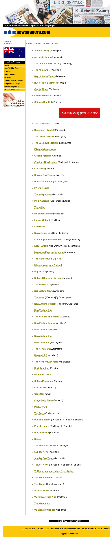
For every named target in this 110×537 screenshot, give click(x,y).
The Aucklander (42, 70)
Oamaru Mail (40, 387)
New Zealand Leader (44, 323)
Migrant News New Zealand (48, 265)
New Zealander (42, 342)
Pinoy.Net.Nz (40, 407)
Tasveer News (41, 465)
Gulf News (39, 169)
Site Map (31, 528)
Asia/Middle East (11, 68)
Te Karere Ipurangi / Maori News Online (54, 471)
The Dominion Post (44, 136)
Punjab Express (42, 420)
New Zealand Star (43, 336)
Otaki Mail (39, 394)
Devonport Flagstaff (44, 130)
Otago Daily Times (43, 400)
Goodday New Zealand (45, 162)
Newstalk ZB (40, 355)
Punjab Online (41, 432)
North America (10, 74)
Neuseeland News (43, 291)
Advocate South (42, 57)
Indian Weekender (43, 214)
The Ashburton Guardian (47, 63)
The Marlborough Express (47, 259)
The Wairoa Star (42, 503)
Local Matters (41, 246)
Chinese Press (41, 96)
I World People (41, 188)
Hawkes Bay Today (44, 175)
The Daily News (42, 123)
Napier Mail (40, 272)
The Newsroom (42, 349)
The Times (39, 484)
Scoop (37, 439)
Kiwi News (39, 226)
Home (24, 528)
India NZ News (41, 201)
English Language (12, 84)
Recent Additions (11, 90)
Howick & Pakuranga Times (48, 181)
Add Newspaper (57, 528)
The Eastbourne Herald (46, 143)
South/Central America (13, 81)
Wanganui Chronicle (44, 510)
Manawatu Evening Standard (49, 252)
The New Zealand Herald (46, 317)
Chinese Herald (42, 102)
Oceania (7, 77)
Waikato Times (41, 490)
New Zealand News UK (45, 329)
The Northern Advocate (46, 362)
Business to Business (45, 83)
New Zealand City (43, 310)
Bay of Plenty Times (44, 76)
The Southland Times (45, 445)
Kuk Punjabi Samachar (46, 239)
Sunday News (41, 452)
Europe (7, 71)
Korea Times (40, 233)
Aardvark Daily (41, 50)
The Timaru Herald (43, 478)
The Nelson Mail (42, 284)
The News (39, 297)
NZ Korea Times (42, 375)
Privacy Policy (43, 528)
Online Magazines (11, 87)
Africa (6, 65)
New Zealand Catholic (45, 304)
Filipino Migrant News (45, 149)
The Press (39, 413)
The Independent (43, 194)
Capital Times (41, 89)
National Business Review (47, 278)
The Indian (39, 207)
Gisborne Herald (42, 156)
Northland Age (41, 368)
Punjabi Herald (41, 426)
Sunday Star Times (44, 458)
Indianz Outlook (42, 220)
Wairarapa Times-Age (45, 497)
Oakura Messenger (44, 381)
